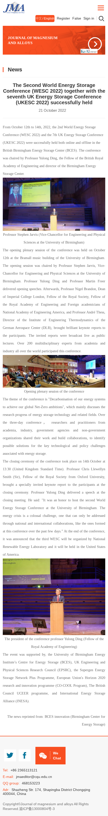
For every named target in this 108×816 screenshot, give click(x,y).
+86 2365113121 (24, 770)
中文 (39, 18)
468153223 (31, 783)
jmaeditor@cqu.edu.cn (34, 777)
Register (63, 18)
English (49, 18)
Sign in (88, 18)
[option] (54, 40)
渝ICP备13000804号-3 (37, 809)
